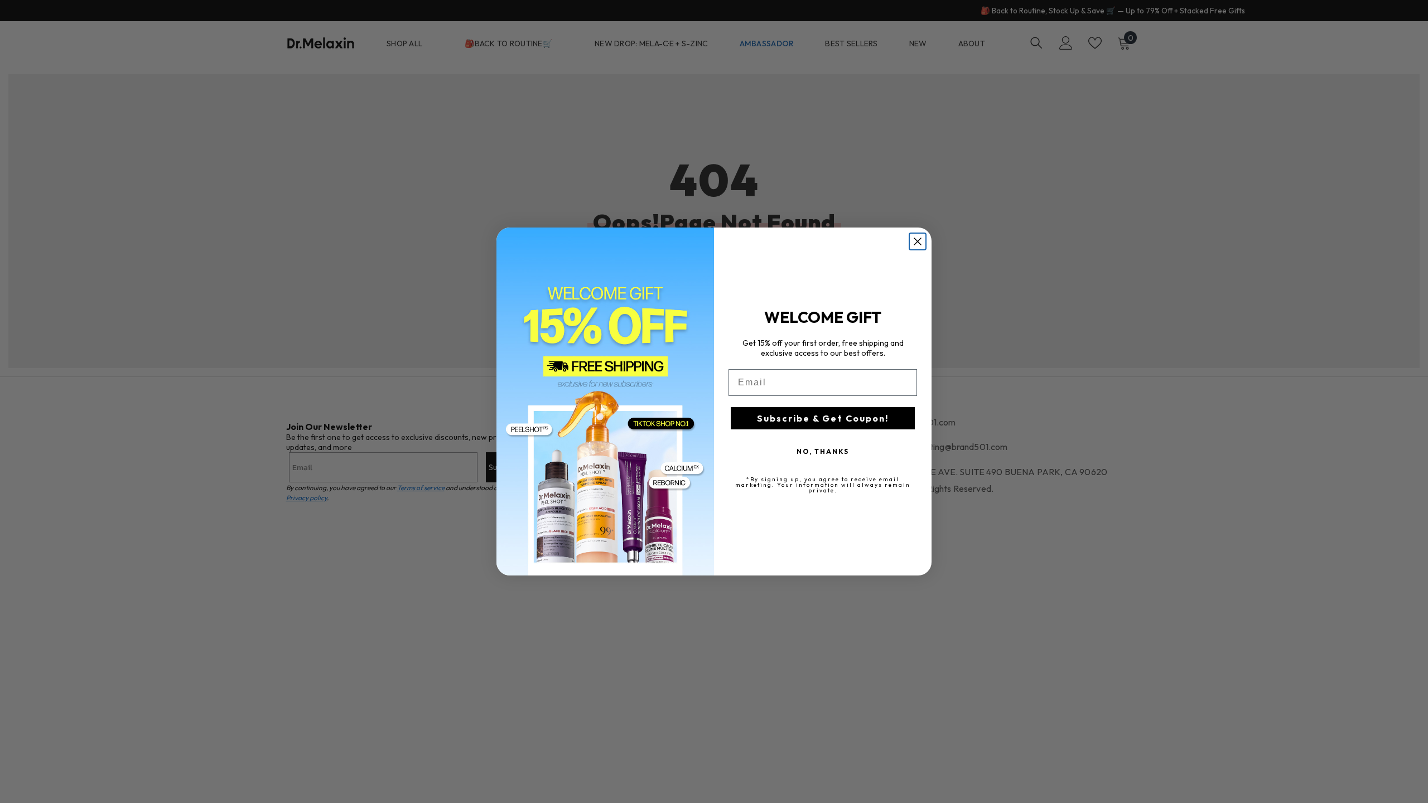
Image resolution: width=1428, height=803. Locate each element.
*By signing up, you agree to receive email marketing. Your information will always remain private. (822, 485)
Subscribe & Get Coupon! (823, 418)
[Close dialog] (917, 241)
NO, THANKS (823, 451)
